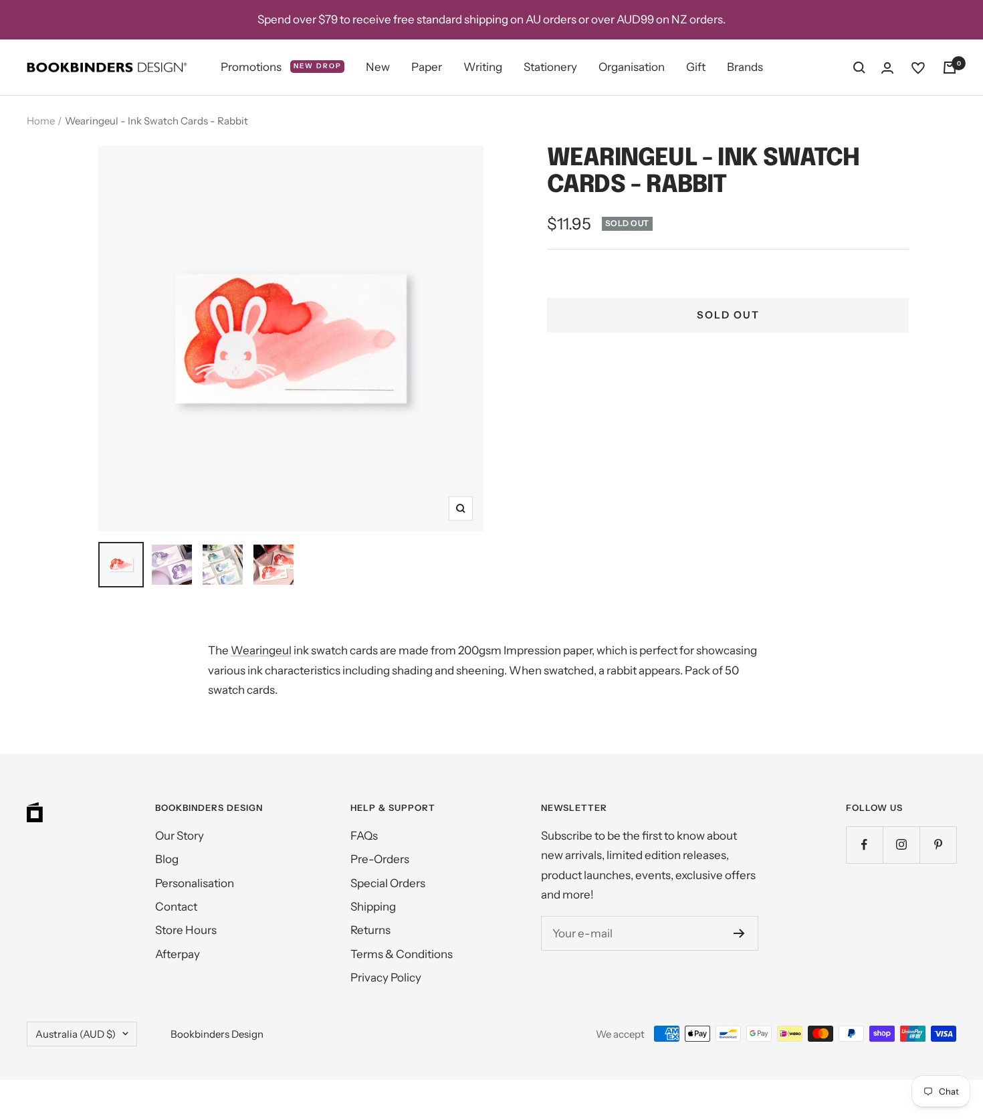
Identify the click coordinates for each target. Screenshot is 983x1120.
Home (41, 120)
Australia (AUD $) (75, 1034)
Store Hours (186, 930)
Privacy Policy (385, 977)
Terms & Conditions (401, 954)
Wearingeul (261, 650)
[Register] (739, 933)
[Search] (859, 68)
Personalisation (194, 883)
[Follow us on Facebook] (864, 844)
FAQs (364, 835)
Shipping (373, 906)
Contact (176, 906)
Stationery (550, 67)
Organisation (631, 67)
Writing (482, 67)
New (378, 67)
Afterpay (177, 954)
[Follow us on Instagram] (901, 844)
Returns (370, 930)
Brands (745, 67)
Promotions (281, 67)
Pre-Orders (379, 859)
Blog (167, 859)
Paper (426, 67)
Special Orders (387, 883)
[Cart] (949, 68)
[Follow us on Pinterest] (937, 844)
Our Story (179, 835)
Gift (695, 67)
